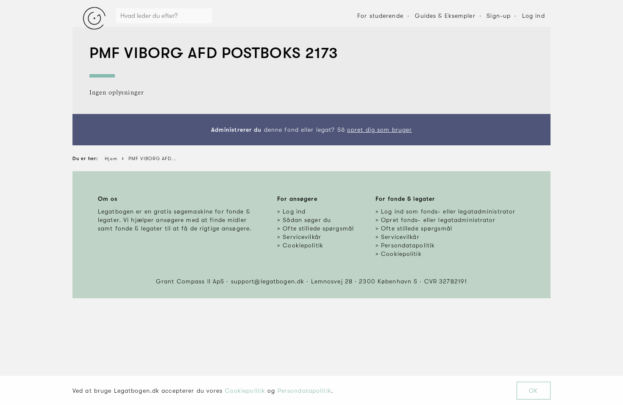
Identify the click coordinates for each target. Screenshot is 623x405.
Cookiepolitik (245, 390)
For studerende (380, 15)
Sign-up (499, 15)
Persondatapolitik (304, 390)
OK (533, 390)
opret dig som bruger (379, 129)
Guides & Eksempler (445, 15)
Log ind (533, 15)
